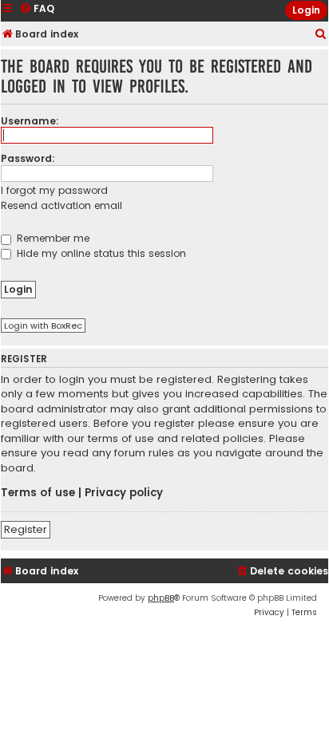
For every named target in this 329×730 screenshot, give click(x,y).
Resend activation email (61, 205)
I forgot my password (54, 190)
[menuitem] (321, 34)
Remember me (51, 238)
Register (25, 529)
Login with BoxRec (43, 325)
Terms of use (38, 493)
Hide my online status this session (100, 253)
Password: (28, 158)
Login (306, 10)
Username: (30, 121)
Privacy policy (124, 493)
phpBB (161, 598)
